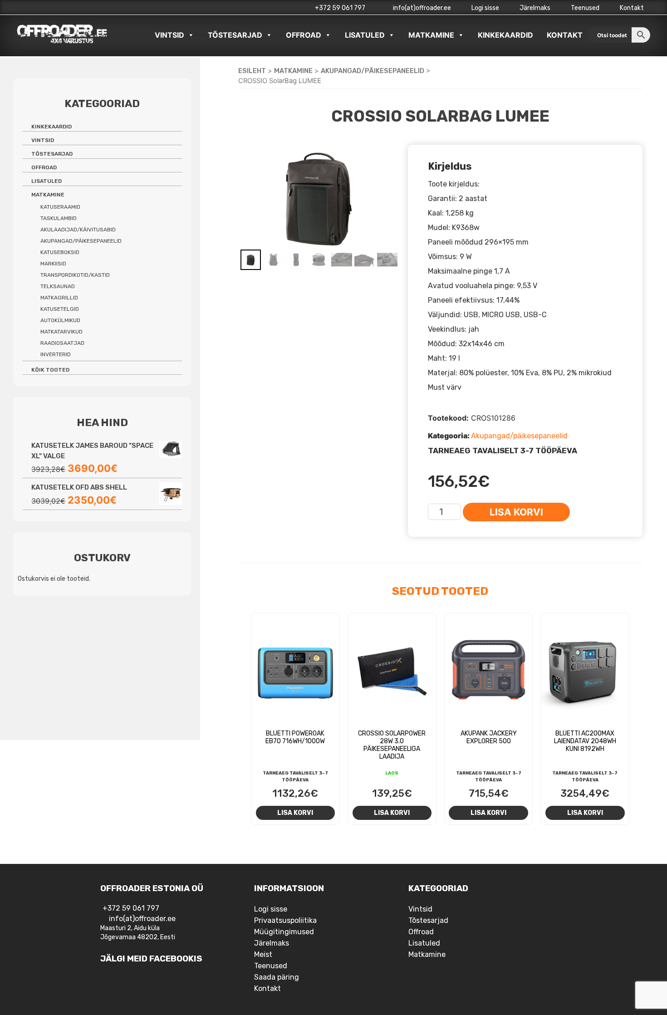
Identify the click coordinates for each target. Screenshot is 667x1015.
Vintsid (169, 34)
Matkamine (431, 34)
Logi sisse (485, 8)
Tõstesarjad (235, 34)
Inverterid (55, 354)
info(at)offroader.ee (421, 8)
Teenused (585, 8)
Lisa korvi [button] (295, 812)
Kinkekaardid (505, 34)
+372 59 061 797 (340, 8)
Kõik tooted (50, 370)
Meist (263, 954)
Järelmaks (535, 8)
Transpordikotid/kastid (75, 275)
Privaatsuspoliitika (285, 920)
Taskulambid (58, 218)
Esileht (252, 71)
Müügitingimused (284, 931)
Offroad (303, 34)
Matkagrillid (59, 297)
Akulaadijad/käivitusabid (78, 229)
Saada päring (276, 977)
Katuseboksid (59, 252)
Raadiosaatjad (62, 343)
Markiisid (53, 263)
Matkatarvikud (61, 332)
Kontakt (632, 8)
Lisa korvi (516, 512)
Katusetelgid (59, 309)
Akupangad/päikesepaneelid (372, 71)
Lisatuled (365, 34)
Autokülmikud (60, 320)
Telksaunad (57, 286)
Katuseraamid (60, 207)
